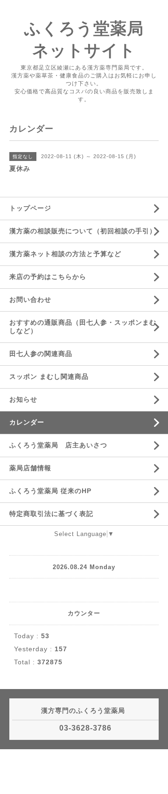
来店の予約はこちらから (47, 276)
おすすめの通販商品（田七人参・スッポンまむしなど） (82, 326)
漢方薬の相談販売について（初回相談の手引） (82, 231)
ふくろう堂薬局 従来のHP (50, 491)
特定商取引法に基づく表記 (51, 513)
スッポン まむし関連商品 (49, 376)
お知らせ (23, 399)
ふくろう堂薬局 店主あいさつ (58, 445)
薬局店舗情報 (30, 468)
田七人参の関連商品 (40, 353)
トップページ (30, 208)
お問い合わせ (30, 299)
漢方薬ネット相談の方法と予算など (65, 254)
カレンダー (26, 422)
